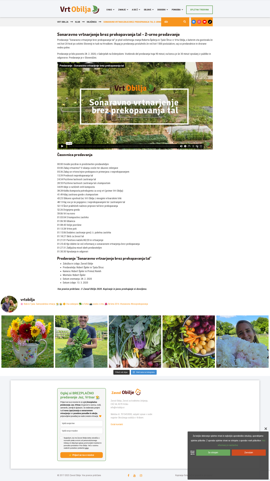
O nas (109, 9)
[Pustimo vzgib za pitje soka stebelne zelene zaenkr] (81, 341)
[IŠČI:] (175, 21)
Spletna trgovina (199, 9)
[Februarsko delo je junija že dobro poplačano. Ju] (189, 341)
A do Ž (135, 9)
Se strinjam (213, 452)
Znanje (122, 9)
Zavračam (248, 452)
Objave (147, 9)
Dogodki (161, 9)
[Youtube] (204, 21)
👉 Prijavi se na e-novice (81, 455)
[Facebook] (193, 21)
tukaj (87, 448)
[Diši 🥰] (242, 341)
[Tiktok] (210, 21)
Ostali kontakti (117, 424)
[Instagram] (199, 21)
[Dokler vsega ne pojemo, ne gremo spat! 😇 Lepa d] (135, 341)
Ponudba (176, 9)
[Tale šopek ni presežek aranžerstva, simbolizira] (27, 341)
